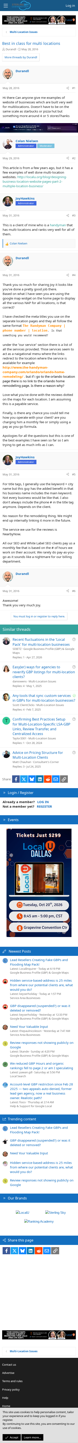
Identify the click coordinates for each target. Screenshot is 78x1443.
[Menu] (5, 5)
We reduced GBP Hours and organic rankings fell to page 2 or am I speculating (41, 1065)
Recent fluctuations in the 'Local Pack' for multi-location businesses (41, 642)
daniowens (20, 681)
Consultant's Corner (46, 762)
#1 (73, 88)
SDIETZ (17, 649)
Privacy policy (11, 1389)
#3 (73, 215)
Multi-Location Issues (42, 681)
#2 (73, 158)
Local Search (18, 1076)
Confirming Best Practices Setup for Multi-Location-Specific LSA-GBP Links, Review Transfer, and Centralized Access (41, 726)
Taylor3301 (19, 738)
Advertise (8, 1373)
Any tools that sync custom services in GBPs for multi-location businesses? (44, 698)
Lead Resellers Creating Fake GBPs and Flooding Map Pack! (39, 962)
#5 (73, 474)
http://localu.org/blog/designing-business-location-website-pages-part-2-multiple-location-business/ (35, 181)
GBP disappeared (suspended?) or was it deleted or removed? (40, 1008)
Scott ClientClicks (23, 705)
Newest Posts (20, 951)
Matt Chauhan (22, 762)
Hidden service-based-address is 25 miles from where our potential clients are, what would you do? (41, 985)
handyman (58, 225)
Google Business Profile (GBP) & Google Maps (39, 972)
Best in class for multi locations (31, 43)
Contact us (9, 1365)
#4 (73, 275)
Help (5, 1398)
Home (6, 1406)
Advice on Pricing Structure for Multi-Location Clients (38, 755)
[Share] (68, 88)
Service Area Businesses (25, 998)
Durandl (11, 49)
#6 (73, 591)
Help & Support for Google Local (31, 1106)
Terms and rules (12, 1381)
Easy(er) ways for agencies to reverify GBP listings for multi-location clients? (44, 672)
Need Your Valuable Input (29, 1026)
